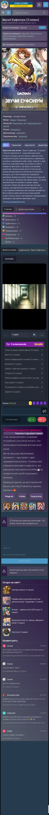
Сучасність (15, 129)
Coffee (22, 496)
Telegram (9, 496)
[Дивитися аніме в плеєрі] (42, 27)
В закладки (12, 419)
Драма (13, 120)
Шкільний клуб (34, 123)
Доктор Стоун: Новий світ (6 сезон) (20, 705)
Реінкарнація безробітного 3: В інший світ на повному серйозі (25, 656)
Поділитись (36, 496)
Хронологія (30, 145)
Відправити (25, 561)
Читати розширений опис (14, 202)
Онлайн (9, 259)
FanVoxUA (23, 136)
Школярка (29, 44)
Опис (6, 145)
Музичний (21, 120)
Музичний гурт (19, 123)
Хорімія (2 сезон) (12, 738)
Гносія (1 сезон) (12, 687)
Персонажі (16, 145)
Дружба (25, 33)
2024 (18, 133)
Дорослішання (9, 38)
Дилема (12, 36)
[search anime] (44, 12)
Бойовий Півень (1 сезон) (16, 671)
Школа (6, 126)
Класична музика (25, 36)
